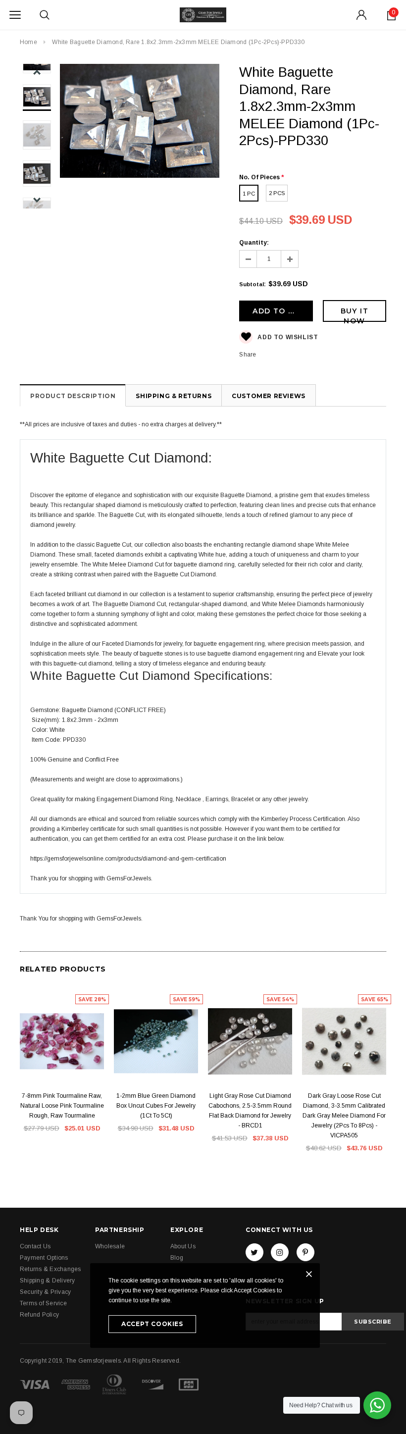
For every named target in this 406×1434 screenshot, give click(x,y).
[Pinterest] (305, 1252)
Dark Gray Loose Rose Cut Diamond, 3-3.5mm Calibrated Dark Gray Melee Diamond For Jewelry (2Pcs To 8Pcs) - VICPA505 (344, 1115)
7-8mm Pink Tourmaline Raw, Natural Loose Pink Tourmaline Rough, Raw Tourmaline (62, 1105)
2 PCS (277, 193)
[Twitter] (254, 1252)
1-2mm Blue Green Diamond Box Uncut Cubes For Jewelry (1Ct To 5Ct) (156, 1105)
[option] (140, 122)
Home (28, 42)
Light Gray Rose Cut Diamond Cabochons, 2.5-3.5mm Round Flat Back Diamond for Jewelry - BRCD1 (250, 1110)
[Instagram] (280, 1252)
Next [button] (37, 199)
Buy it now (354, 314)
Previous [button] (37, 72)
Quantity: (254, 242)
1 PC (249, 194)
